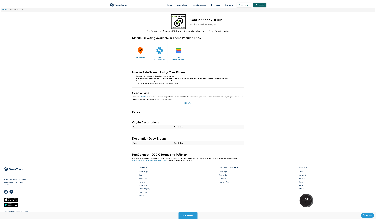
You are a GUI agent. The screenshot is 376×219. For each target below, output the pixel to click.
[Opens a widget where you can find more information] (367, 215)
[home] (119, 5)
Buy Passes (188, 216)
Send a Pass (145, 97)
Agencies (5, 9)
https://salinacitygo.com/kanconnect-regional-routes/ (149, 161)
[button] (170, 5)
